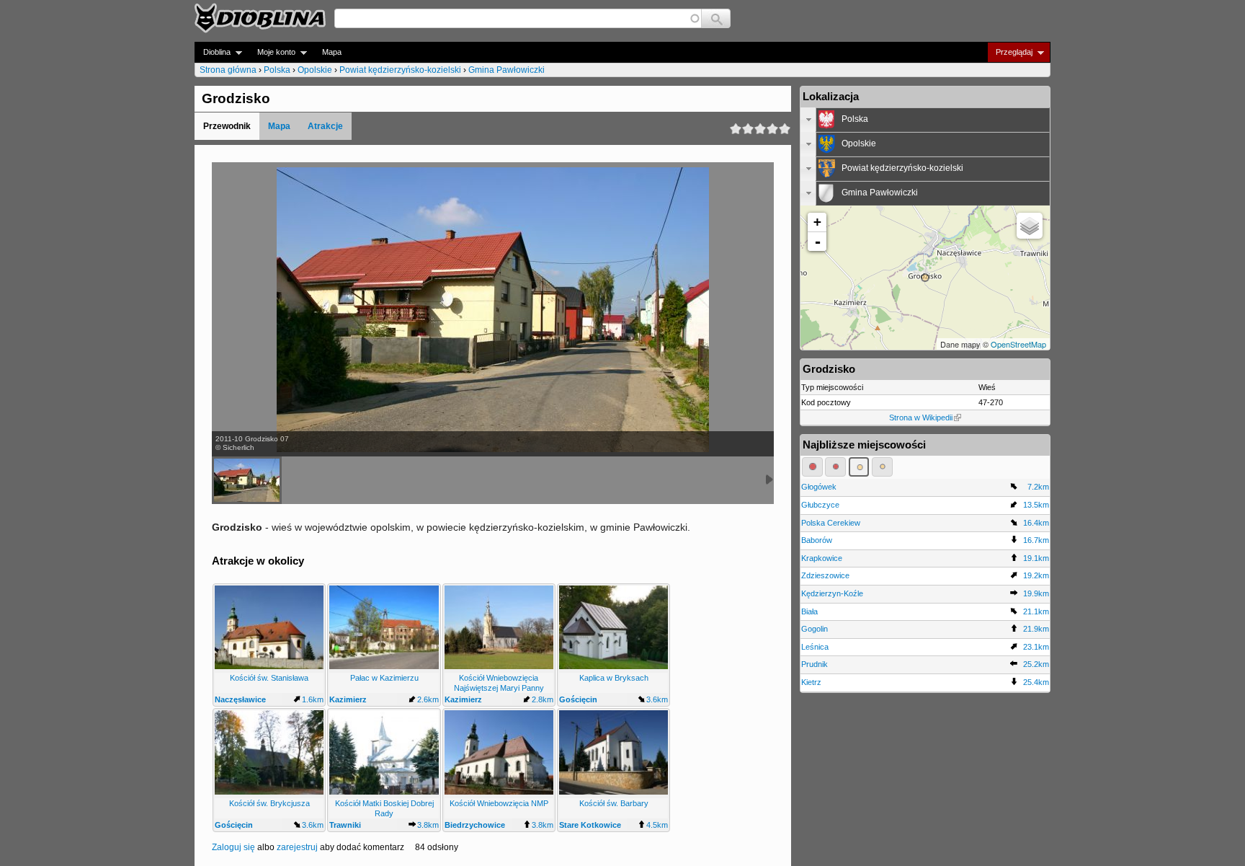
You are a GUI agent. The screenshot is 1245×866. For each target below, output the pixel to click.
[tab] (925, 119)
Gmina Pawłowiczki (506, 70)
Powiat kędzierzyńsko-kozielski (400, 70)
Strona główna (228, 70)
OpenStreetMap (1018, 344)
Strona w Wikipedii (920, 417)
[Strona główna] (260, 18)
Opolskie (315, 70)
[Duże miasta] (812, 466)
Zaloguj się (233, 847)
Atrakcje (325, 126)
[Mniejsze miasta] (835, 466)
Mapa (332, 52)
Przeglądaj (1009, 52)
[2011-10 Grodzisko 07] (247, 480)
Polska (277, 70)
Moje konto (272, 52)
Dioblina (213, 52)
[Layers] (1030, 226)
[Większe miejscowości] (859, 466)
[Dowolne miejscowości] (882, 466)
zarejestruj (297, 847)
